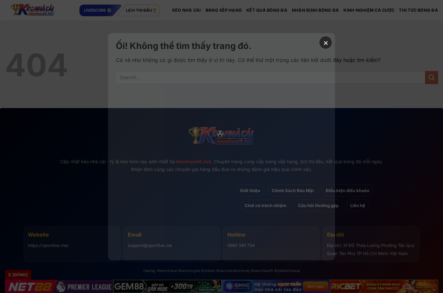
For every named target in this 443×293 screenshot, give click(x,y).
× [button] (326, 42)
